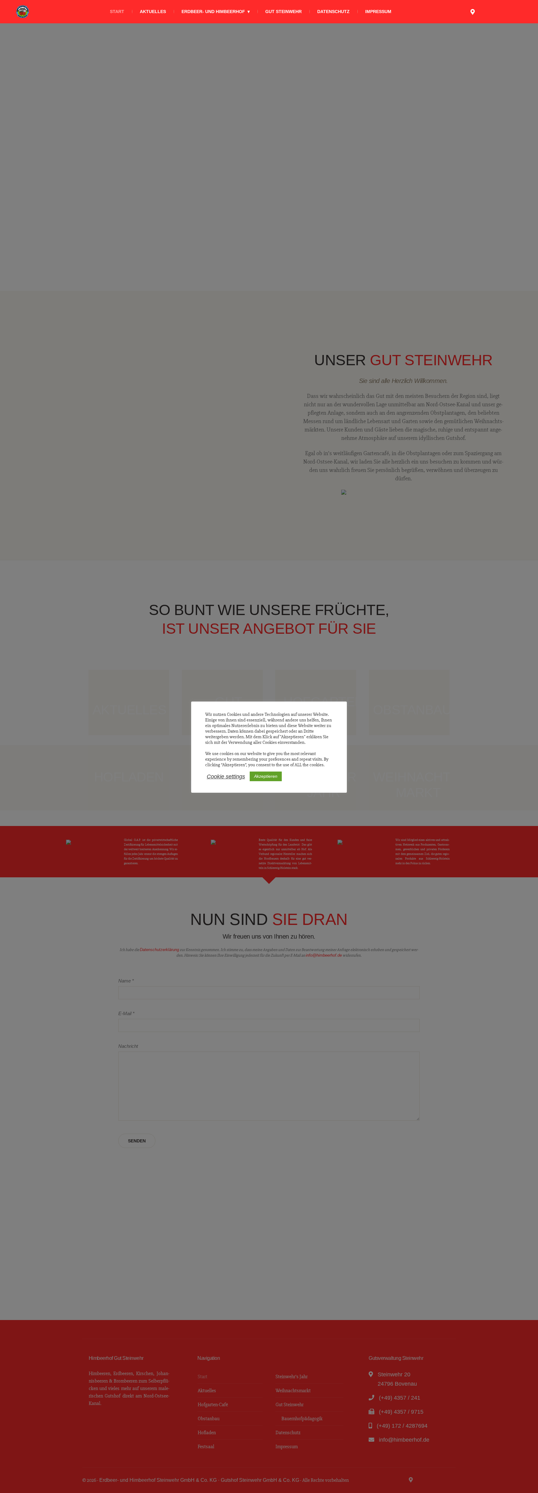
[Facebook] (505, 12)
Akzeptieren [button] (265, 776)
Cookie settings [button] (226, 776)
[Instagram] (516, 12)
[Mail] (494, 12)
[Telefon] (483, 12)
